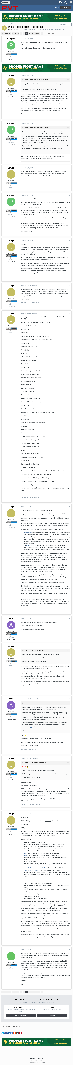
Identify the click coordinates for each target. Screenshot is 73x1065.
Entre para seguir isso (9, 24)
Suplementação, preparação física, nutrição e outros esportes (45, 29)
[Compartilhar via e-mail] (17, 1033)
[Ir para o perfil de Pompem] (11, 45)
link (69, 684)
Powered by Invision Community (36, 1062)
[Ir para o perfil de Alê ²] (11, 625)
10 (32, 33)
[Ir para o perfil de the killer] (11, 956)
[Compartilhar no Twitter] (2, 1033)
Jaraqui (12, 29)
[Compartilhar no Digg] (8, 1033)
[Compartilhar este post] (69, 39)
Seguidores (63, 24)
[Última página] (42, 33)
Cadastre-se (65, 7)
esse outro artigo (31, 545)
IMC (25, 853)
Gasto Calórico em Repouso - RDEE (34, 868)
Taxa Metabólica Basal (31, 870)
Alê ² (11, 618)
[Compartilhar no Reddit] (14, 1033)
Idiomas (32, 1058)
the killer (11, 949)
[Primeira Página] (2, 33)
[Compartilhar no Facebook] (5, 1033)
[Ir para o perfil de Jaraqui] (4, 28)
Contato (40, 1058)
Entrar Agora (52, 1015)
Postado (27, 38)
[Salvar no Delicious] (11, 1033)
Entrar (56, 7)
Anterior (7, 33)
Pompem (11, 39)
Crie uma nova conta (20, 1015)
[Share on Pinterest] (20, 1033)
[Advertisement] (36, 1051)
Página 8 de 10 (49, 33)
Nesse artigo (28, 532)
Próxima (37, 33)
